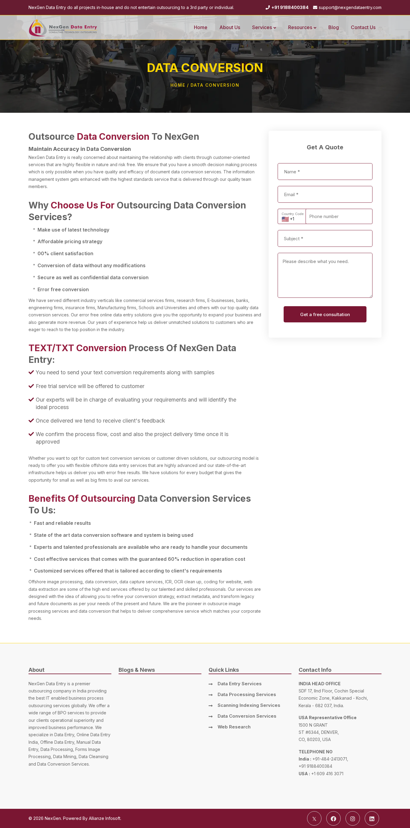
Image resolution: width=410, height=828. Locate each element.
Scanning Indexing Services (249, 705)
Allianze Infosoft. (105, 818)
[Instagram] (352, 818)
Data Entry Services (240, 683)
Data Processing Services (247, 694)
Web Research (234, 727)
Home (177, 85)
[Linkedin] (372, 818)
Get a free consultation (325, 314)
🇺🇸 (285, 219)
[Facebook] (333, 818)
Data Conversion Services (247, 716)
